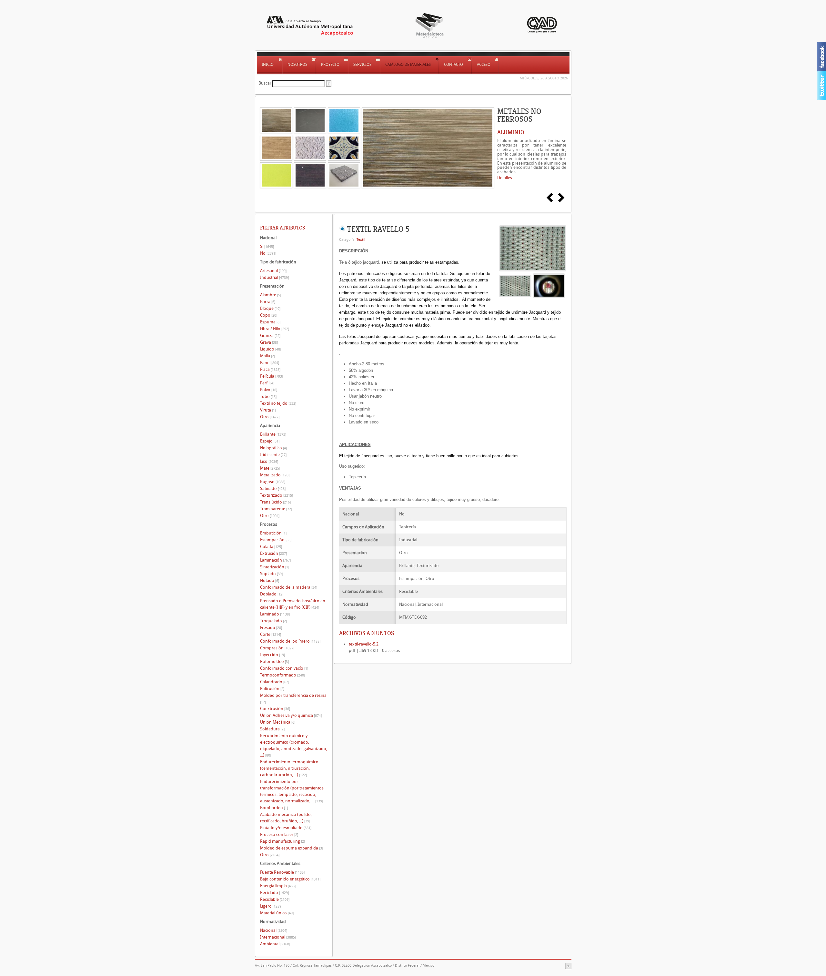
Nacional (273, 930)
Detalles (504, 177)
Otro (269, 416)
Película (271, 376)
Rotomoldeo (274, 661)
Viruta (268, 410)
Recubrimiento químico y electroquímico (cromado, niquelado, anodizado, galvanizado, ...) (293, 745)
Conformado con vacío (284, 668)
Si (267, 246)
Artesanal (273, 270)
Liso (269, 461)
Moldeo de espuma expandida (291, 848)
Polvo (268, 389)
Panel (269, 362)
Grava (269, 342)
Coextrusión (275, 708)
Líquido (270, 349)
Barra (267, 301)
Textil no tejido (278, 403)
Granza (270, 335)
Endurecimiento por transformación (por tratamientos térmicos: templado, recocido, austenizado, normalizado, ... (292, 791)
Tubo (268, 396)
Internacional (278, 937)
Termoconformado (282, 675)
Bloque (270, 308)
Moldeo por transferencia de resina (293, 698)
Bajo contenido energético (290, 879)
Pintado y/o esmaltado (285, 827)
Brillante (273, 434)
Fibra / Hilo (274, 328)
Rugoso (272, 481)
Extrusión (273, 553)
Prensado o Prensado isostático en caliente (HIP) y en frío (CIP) (292, 604)
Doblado (271, 594)
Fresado (271, 627)
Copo (268, 315)
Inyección (272, 654)
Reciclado (274, 892)
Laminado (275, 614)
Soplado (271, 573)
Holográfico (273, 447)
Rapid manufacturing (282, 841)
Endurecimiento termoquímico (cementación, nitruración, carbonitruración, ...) (289, 768)
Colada (271, 546)
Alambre (270, 294)
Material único (277, 912)
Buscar (264, 83)
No (268, 253)
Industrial (274, 277)
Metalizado (274, 475)
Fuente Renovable (282, 872)
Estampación (275, 539)
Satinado (273, 488)
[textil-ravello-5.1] (549, 285)
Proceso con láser (279, 834)
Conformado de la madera (288, 587)
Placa (270, 369)
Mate (270, 468)
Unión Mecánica (277, 722)
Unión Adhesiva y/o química (291, 715)
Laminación (275, 560)
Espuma (270, 322)
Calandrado (274, 681)
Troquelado (273, 620)
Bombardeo (274, 807)
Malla (267, 355)
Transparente (276, 508)
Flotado (269, 580)
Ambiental (275, 943)
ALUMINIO (510, 132)
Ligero (271, 906)
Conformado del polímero (290, 641)
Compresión (277, 648)
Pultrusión (272, 688)
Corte (270, 634)
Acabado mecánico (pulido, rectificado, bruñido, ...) (286, 817)
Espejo (269, 441)
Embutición (273, 533)
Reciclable (274, 899)
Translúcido (275, 502)
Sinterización (274, 566)
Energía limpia (278, 885)
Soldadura (272, 729)
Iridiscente (273, 454)
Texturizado (276, 495)
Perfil (267, 383)
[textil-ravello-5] (532, 248)
